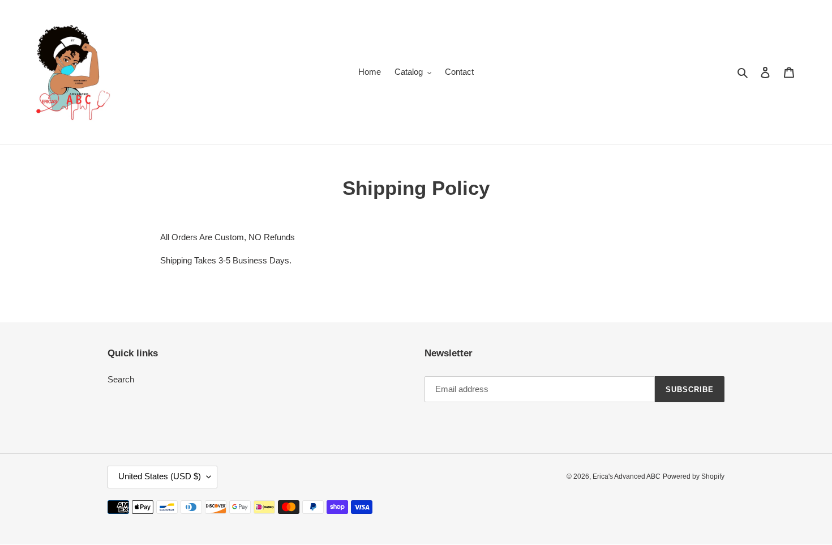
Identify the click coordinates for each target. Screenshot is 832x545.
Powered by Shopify (693, 476)
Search (121, 380)
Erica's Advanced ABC (627, 476)
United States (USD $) (159, 477)
